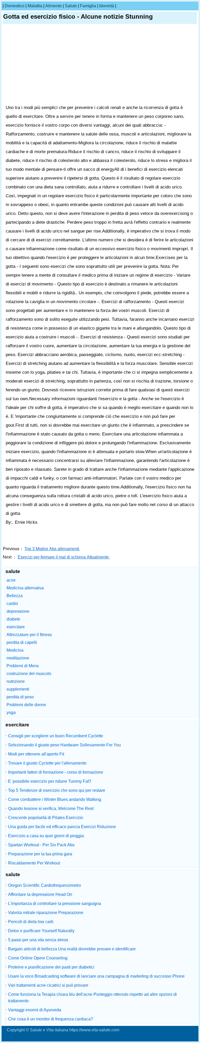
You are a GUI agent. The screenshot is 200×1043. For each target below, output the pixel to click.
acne (11, 580)
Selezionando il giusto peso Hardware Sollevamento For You (64, 745)
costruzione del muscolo (29, 673)
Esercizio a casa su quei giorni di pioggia (46, 836)
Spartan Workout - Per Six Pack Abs (41, 845)
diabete (13, 619)
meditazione (18, 658)
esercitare (16, 627)
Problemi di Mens (23, 666)
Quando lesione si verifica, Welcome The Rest (50, 808)
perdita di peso (20, 697)
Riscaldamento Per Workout (34, 863)
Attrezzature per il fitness (29, 634)
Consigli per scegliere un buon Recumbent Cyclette (55, 736)
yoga (11, 712)
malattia (35, 6)
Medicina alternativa (25, 588)
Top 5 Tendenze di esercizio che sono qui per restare (56, 790)
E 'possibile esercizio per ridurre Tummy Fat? (49, 781)
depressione (18, 611)
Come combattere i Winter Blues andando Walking (54, 799)
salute (71, 6)
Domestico (14, 6)
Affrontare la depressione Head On (40, 894)
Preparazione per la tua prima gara (40, 854)
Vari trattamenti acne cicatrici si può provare (48, 985)
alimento (53, 6)
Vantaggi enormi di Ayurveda (34, 1010)
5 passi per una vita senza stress (38, 940)
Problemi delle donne (26, 705)
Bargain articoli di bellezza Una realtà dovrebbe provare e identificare (72, 949)
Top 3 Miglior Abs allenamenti (52, 549)
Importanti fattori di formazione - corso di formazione (55, 772)
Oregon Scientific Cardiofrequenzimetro (44, 885)
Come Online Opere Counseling (37, 958)
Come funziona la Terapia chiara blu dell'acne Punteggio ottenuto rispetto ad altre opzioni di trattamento (92, 997)
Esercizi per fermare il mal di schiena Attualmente (64, 557)
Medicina (15, 650)
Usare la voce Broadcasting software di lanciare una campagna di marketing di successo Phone (96, 976)
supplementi (18, 689)
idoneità (106, 6)
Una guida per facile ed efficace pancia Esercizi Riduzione (62, 826)
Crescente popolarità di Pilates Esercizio (45, 817)
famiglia (88, 6)
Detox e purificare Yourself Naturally (41, 931)
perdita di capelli (22, 642)
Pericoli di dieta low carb (30, 921)
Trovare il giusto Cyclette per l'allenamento (47, 763)
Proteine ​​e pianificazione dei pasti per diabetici (51, 967)
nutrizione (16, 681)
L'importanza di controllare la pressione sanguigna (54, 903)
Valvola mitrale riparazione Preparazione (45, 912)
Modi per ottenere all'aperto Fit (36, 754)
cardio (12, 603)
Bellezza (15, 596)
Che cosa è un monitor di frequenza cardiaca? (50, 1019)
